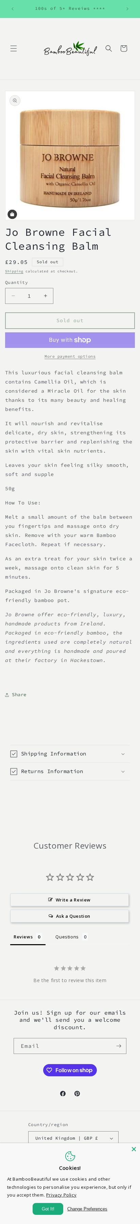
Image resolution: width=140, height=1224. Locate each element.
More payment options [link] (70, 356)
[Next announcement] (127, 8)
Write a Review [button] (73, 900)
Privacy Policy (61, 1195)
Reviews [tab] (23, 937)
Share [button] (19, 694)
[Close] (133, 1149)
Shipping (14, 271)
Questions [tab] (66, 937)
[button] (13, 48)
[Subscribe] (118, 1046)
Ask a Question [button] (73, 916)
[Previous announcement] (12, 8)
